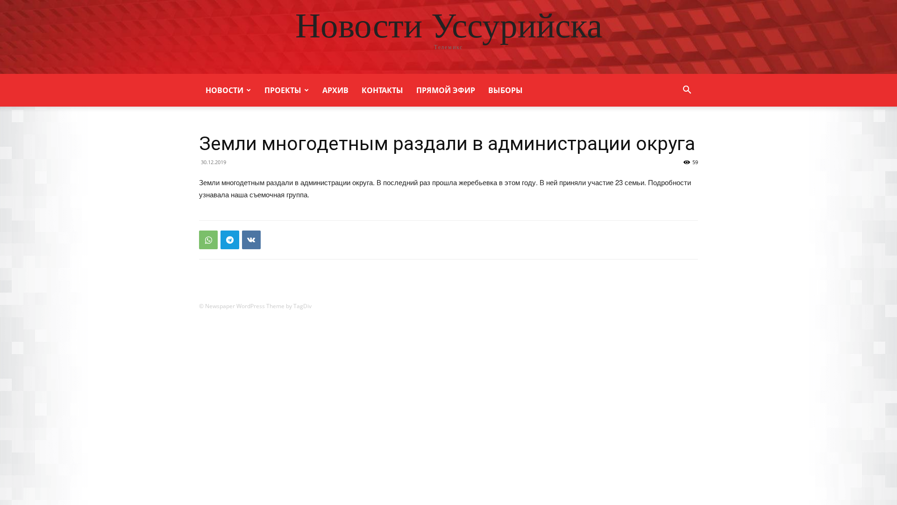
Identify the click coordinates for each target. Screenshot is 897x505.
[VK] (251, 240)
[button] (687, 91)
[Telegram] (230, 240)
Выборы (505, 90)
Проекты (282, 90)
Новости (224, 90)
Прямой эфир (445, 90)
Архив (335, 90)
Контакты (382, 90)
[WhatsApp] (208, 240)
